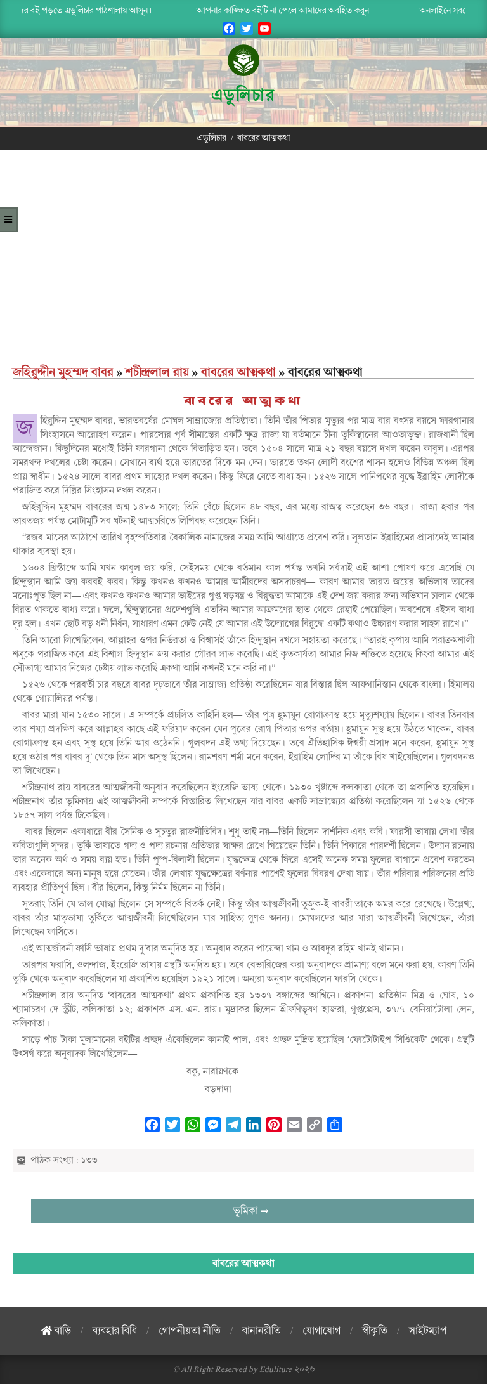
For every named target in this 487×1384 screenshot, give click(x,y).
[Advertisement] (243, 268)
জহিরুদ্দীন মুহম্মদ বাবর (63, 372)
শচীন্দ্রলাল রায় (157, 372)
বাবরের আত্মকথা (238, 372)
